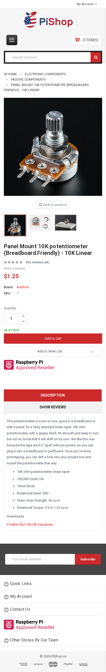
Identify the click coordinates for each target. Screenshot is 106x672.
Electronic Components (45, 74)
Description (53, 395)
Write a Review (14, 268)
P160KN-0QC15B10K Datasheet (30, 524)
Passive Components (28, 79)
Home (12, 74)
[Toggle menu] (11, 40)
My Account (85, 4)
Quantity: (10, 308)
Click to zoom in (54, 205)
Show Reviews (53, 407)
